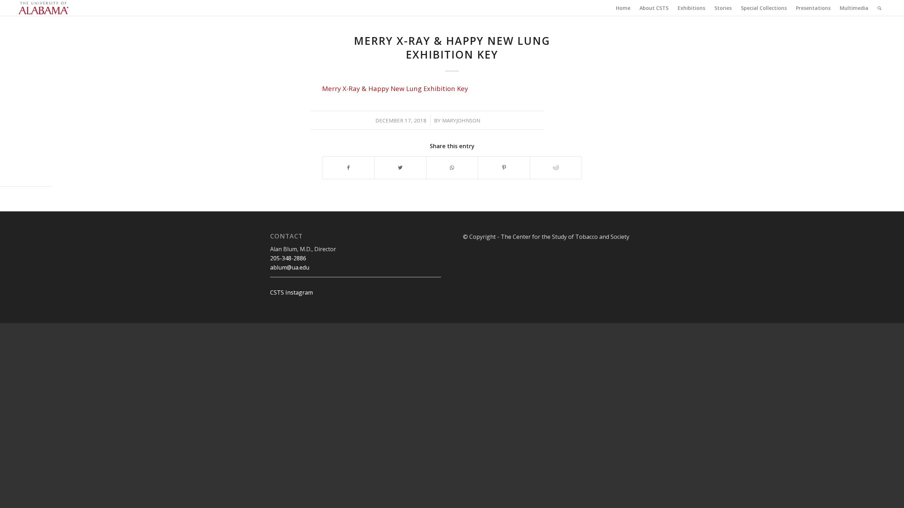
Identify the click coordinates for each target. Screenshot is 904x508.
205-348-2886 (288, 258)
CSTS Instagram (291, 292)
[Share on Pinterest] (504, 168)
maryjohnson (461, 120)
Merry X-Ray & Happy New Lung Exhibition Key (452, 48)
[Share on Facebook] (348, 168)
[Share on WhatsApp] (452, 168)
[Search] (879, 8)
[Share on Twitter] (400, 168)
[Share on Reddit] (556, 168)
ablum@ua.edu (289, 267)
